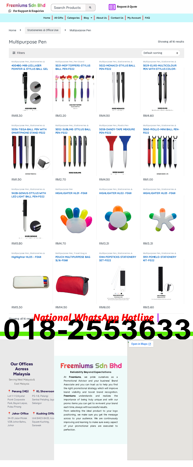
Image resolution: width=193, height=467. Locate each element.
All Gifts (58, 17)
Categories (73, 17)
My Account (134, 17)
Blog (86, 17)
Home (46, 17)
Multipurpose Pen (20, 61)
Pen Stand (79, 61)
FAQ (147, 17)
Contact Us (117, 17)
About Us (101, 17)
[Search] (90, 7)
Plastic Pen (123, 125)
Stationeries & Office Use (42, 30)
